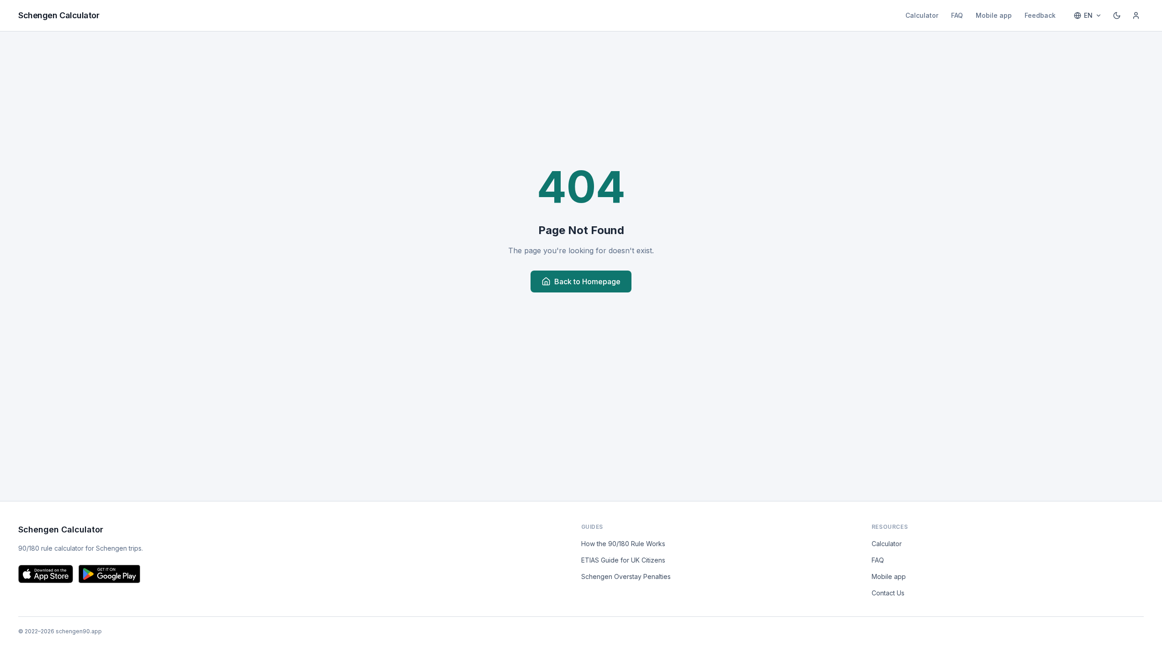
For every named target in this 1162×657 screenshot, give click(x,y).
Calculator (921, 15)
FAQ (957, 15)
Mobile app (994, 15)
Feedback (1040, 15)
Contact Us (888, 593)
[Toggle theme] (1117, 15)
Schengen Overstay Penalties (626, 576)
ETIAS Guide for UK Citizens (623, 560)
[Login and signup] (1136, 15)
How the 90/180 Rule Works (623, 544)
